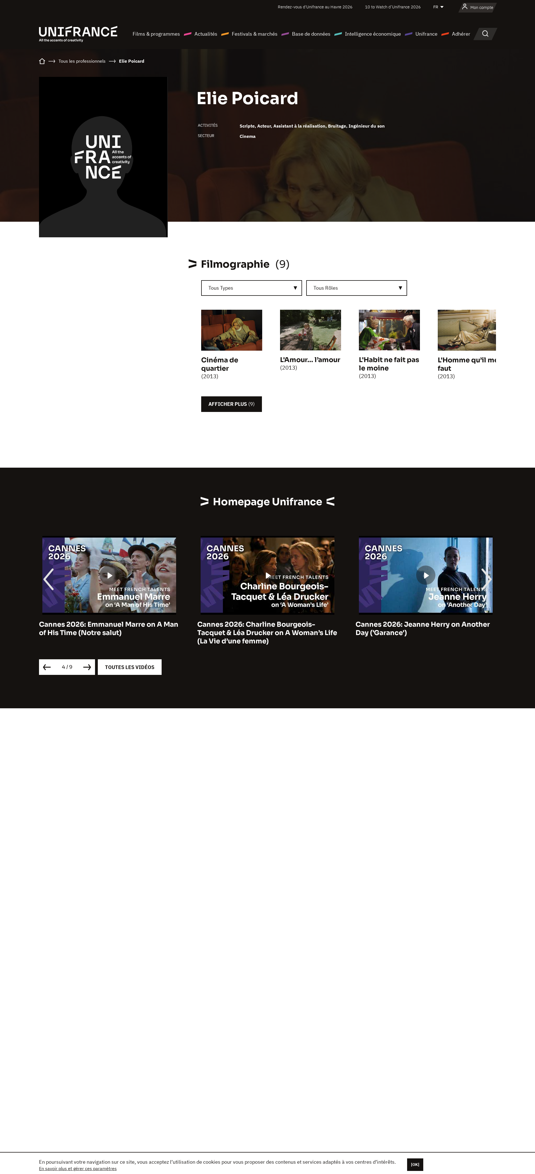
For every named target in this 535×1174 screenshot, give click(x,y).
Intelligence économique (373, 34)
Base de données (311, 34)
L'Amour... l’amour (310, 360)
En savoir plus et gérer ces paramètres (78, 1168)
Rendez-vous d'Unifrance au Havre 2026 (315, 6)
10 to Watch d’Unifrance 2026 (393, 6)
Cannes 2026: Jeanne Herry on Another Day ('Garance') (264, 628)
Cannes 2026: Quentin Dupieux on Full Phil (421, 628)
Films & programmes (156, 34)
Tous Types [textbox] (220, 288)
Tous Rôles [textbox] (325, 288)
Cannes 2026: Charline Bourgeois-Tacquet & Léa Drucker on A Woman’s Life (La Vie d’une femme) (109, 632)
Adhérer (461, 34)
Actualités (205, 34)
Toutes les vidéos (129, 667)
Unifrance (426, 34)
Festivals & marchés (255, 34)
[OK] (415, 1164)
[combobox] (251, 288)
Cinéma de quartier (219, 364)
